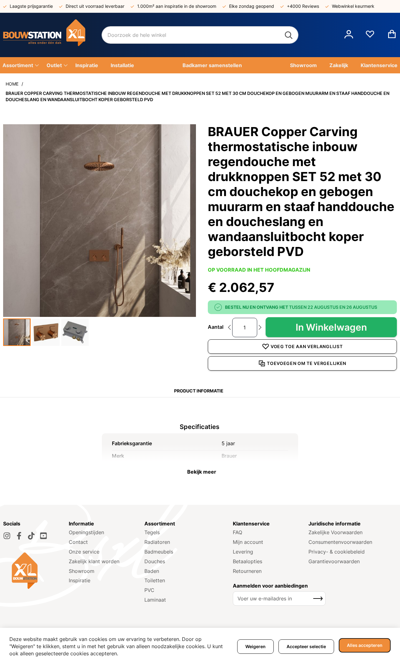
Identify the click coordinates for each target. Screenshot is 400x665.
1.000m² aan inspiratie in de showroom (176, 6)
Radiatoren (157, 542)
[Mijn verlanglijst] (370, 36)
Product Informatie (198, 390)
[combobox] (200, 35)
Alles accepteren (364, 645)
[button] (348, 35)
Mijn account (248, 542)
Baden (151, 571)
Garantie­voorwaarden (334, 561)
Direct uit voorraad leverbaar (95, 6)
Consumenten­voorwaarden (340, 542)
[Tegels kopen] (52, 34)
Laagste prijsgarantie (31, 6)
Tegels (152, 532)
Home (12, 83)
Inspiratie (79, 580)
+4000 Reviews (303, 6)
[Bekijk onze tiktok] (31, 535)
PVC (149, 590)
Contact (78, 542)
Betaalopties (247, 561)
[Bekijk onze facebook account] (19, 535)
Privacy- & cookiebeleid (336, 552)
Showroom (81, 571)
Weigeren (255, 646)
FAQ (237, 532)
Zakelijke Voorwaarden (335, 532)
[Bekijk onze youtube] (43, 535)
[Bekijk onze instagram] (7, 535)
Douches (154, 561)
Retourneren (247, 571)
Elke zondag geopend (251, 6)
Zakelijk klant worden (94, 561)
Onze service (84, 552)
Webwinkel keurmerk (353, 6)
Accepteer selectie (306, 646)
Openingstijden (86, 532)
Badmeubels (158, 552)
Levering (243, 552)
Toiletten (154, 580)
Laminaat (155, 600)
